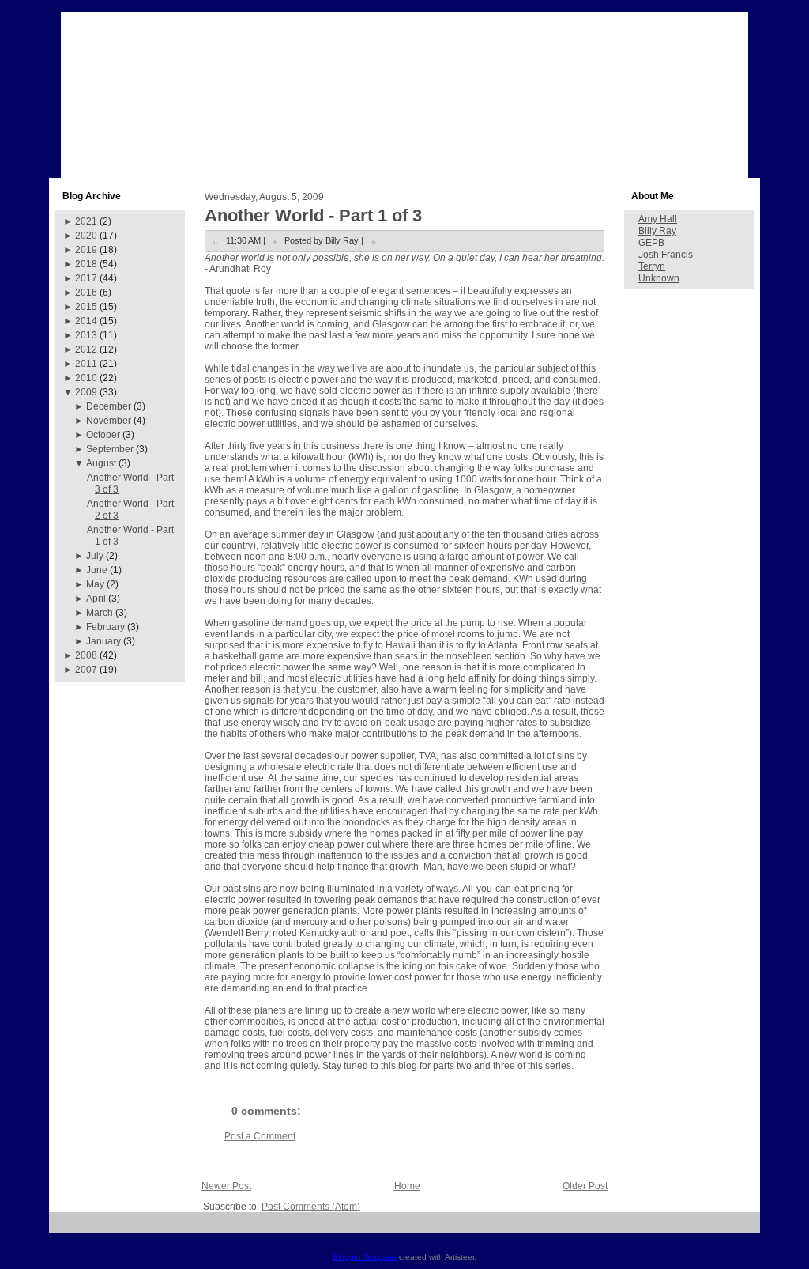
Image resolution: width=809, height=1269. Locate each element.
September (110, 449)
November (108, 420)
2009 (86, 392)
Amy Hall (657, 219)
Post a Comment (259, 1136)
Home (407, 1186)
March (99, 612)
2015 (86, 306)
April (96, 598)
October (103, 434)
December (108, 406)
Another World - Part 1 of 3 (313, 215)
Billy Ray (657, 230)
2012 (86, 349)
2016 (86, 292)
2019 (86, 249)
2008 (86, 655)
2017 (86, 278)
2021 (86, 221)
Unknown (658, 278)
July (94, 555)
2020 (86, 235)
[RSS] (67, 1228)
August (101, 463)
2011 (86, 363)
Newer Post (226, 1186)
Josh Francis (665, 254)
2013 (86, 335)
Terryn (651, 266)
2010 (86, 377)
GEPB (651, 242)
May (95, 584)
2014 (86, 321)
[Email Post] (374, 240)
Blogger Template (365, 1256)
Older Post (585, 1186)
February (105, 627)
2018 (86, 264)
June (96, 570)
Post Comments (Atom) (311, 1206)
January (103, 641)
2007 (86, 669)
